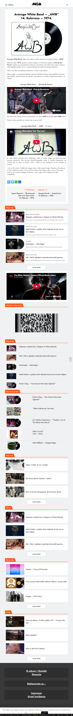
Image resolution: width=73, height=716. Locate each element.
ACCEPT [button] (44, 713)
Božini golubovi (31, 635)
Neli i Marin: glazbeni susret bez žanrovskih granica (44, 257)
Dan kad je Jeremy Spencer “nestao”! (39, 478)
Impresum (36, 693)
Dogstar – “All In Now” (34, 596)
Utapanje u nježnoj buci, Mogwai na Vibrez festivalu (44, 217)
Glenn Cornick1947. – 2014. (38, 432)
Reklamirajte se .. (36, 683)
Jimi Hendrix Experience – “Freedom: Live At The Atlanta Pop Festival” (49, 421)
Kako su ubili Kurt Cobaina (35, 648)
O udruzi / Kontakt (36, 671)
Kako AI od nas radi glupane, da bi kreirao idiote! (43, 492)
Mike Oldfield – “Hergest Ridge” (44, 443)
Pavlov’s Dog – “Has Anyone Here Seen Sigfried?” (37, 383)
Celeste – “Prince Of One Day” (37, 569)
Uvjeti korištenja (36, 696)
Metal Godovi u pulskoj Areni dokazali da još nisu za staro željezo (42, 374)
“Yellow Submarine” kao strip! (43, 408)
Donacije (36, 674)
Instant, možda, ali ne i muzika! (37, 465)
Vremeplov (28, 241)
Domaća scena (29, 214)
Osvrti (35, 226)
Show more (37, 267)
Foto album (36, 214)
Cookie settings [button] (34, 713)
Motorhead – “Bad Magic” (35, 244)
